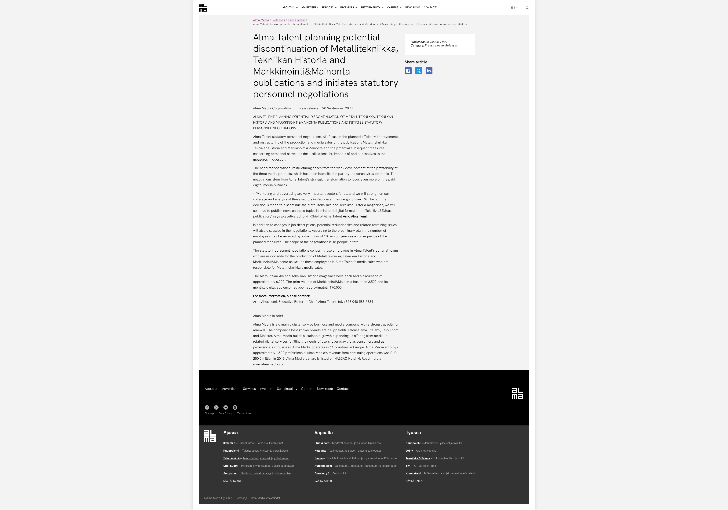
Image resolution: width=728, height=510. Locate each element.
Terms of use (244, 413)
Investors (266, 388)
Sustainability (287, 388)
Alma (203, 8)
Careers (307, 388)
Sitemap (209, 413)
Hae (527, 8)
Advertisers (309, 7)
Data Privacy (226, 413)
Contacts (431, 7)
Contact (343, 388)
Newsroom (412, 7)
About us (211, 388)
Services (249, 388)
